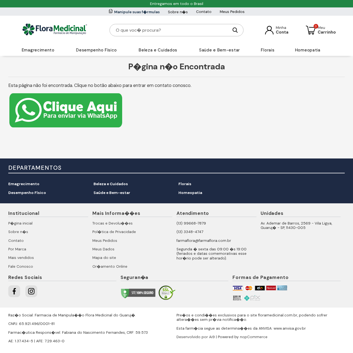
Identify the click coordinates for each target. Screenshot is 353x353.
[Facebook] (14, 291)
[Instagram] (31, 291)
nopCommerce (254, 337)
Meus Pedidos (232, 11)
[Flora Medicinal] (54, 30)
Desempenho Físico (96, 50)
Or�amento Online (109, 266)
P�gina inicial (20, 223)
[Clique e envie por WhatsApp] (65, 128)
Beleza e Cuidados (158, 50)
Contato (204, 11)
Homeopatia (307, 50)
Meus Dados (103, 249)
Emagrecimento (38, 50)
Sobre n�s (178, 12)
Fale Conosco (20, 266)
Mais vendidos (21, 257)
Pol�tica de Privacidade (114, 231)
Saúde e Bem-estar (219, 50)
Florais (267, 50)
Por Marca (17, 249)
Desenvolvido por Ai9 (195, 337)
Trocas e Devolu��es (112, 223)
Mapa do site (104, 257)
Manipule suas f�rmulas (137, 12)
